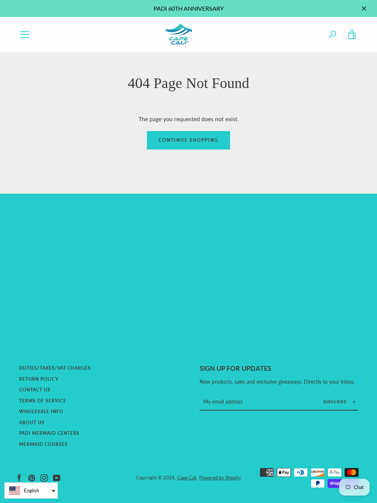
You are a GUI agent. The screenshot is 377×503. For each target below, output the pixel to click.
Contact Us (34, 390)
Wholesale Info (41, 411)
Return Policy (39, 379)
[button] (31, 490)
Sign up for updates (235, 368)
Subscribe (335, 402)
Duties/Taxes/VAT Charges (55, 368)
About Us (32, 422)
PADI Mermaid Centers (49, 433)
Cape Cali (187, 478)
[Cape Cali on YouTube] (56, 477)
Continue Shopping (188, 140)
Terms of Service (42, 401)
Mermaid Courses (43, 444)
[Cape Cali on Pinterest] (31, 477)
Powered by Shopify (220, 478)
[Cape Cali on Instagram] (44, 477)
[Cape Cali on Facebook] (19, 477)
